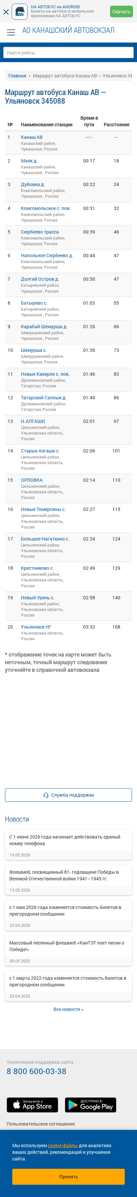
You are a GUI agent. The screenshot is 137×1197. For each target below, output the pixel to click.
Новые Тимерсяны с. (43, 509)
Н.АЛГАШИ (33, 421)
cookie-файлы (63, 1145)
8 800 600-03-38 (37, 1071)
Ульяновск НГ (36, 627)
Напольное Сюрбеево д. (47, 255)
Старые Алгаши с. (40, 451)
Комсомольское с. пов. (46, 208)
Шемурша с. (34, 350)
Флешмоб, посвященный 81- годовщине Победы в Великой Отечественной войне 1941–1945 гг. (64, 875)
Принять (68, 1176)
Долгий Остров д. (40, 279)
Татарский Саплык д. (44, 397)
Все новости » (68, 1009)
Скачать (121, 11)
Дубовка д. (33, 184)
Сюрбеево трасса (40, 232)
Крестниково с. (37, 568)
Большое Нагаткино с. (45, 539)
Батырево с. (34, 303)
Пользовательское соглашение (41, 1124)
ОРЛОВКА (32, 480)
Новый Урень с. (38, 597)
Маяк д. (29, 160)
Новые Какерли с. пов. (45, 374)
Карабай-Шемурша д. (44, 326)
